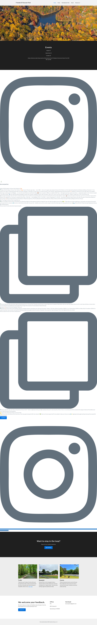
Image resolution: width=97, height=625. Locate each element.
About (72, 2)
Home (55, 2)
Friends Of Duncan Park (23, 2)
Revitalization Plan (65, 2)
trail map (30, 586)
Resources (77, 2)
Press (59, 2)
